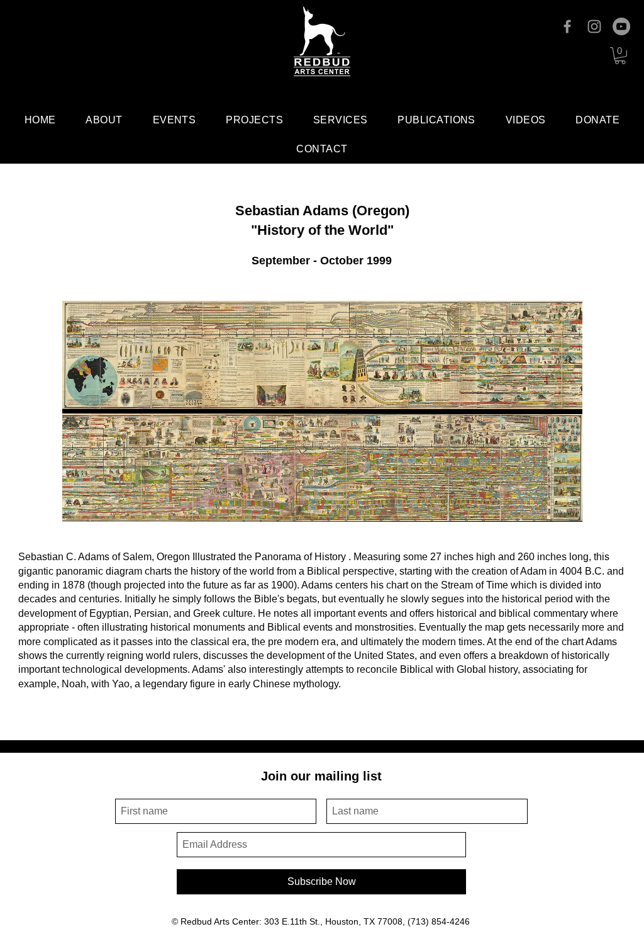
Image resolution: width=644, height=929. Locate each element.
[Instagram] (594, 26)
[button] (620, 55)
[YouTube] (621, 26)
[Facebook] (567, 26)
